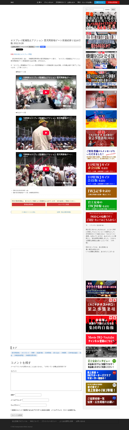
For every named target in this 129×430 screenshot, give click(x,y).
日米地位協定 (73, 353)
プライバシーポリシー (49, 421)
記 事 (39, 2)
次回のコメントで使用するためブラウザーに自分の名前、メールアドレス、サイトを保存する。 (44, 410)
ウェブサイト (15, 405)
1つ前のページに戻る (28, 212)
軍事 (32, 353)
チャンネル (48, 2)
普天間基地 (15, 353)
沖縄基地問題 (19, 355)
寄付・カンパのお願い (85, 2)
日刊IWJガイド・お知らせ (65, 2)
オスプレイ (25, 353)
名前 (13, 395)
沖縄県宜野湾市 (31, 355)
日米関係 (48, 353)
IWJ (12, 2)
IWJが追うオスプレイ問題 (23, 54)
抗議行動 (40, 353)
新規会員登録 (112, 2)
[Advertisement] (46, 20)
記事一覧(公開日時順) (64, 212)
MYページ (100, 2)
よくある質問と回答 (66, 421)
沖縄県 (37, 47)
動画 (42, 47)
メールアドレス (16, 400)
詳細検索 (107, 9)
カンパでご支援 (63, 204)
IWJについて (34, 421)
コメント (14, 371)
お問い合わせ (80, 421)
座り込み (56, 353)
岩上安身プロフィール (19, 421)
